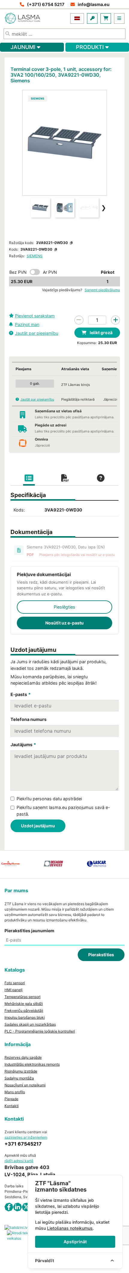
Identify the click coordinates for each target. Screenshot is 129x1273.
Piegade (11, 1099)
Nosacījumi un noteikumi (25, 1085)
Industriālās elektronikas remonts (32, 1064)
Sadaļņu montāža (19, 1078)
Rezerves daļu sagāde (23, 1057)
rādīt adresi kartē (18, 1161)
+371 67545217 (23, 1144)
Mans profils (14, 1092)
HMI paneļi (13, 990)
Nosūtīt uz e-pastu (64, 622)
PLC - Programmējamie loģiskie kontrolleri (39, 1031)
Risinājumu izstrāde (20, 1071)
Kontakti (11, 1106)
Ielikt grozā (100, 332)
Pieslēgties (64, 606)
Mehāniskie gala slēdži (23, 1003)
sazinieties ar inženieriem (25, 1137)
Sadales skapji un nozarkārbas (30, 1024)
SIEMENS (35, 256)
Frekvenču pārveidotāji (23, 1010)
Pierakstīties (101, 954)
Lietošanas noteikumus (70, 1228)
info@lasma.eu (94, 4)
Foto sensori (14, 983)
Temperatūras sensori (22, 996)
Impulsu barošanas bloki (24, 1017)
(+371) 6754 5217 (45, 4)
